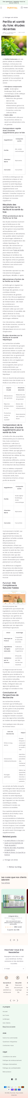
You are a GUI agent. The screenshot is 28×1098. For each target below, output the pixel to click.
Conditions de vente (9, 1056)
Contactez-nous (8, 1045)
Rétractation (7, 1072)
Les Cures (6, 1015)
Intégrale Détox (13, 916)
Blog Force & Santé (9, 1027)
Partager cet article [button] (11, 17)
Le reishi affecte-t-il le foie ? (14, 841)
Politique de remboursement (12, 1060)
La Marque (6, 1019)
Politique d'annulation (10, 1064)
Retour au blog (15, 867)
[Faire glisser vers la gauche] (10, 940)
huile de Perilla (19, 250)
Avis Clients (6, 1023)
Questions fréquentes (10, 1042)
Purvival (7, 583)
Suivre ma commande (10, 1038)
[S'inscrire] (23, 969)
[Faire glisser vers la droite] (17, 940)
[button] (19, 8)
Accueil (5, 1011)
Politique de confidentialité (11, 1068)
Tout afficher (5, 883)
